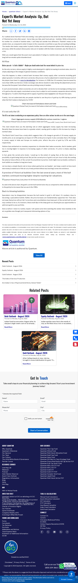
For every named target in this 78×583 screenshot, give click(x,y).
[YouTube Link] (54, 531)
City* (42, 407)
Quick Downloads (8, 510)
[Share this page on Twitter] (20, 31)
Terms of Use (30, 562)
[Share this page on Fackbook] (15, 31)
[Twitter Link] (48, 531)
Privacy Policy (21, 581)
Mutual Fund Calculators (49, 497)
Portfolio (5, 527)
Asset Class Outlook (9, 476)
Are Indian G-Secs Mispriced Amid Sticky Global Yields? (21, 283)
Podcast (5, 472)
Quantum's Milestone (9, 451)
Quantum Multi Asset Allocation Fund (53, 453)
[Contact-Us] (75, 338)
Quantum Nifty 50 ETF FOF (50, 465)
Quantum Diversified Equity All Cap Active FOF (57, 461)
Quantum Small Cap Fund (49, 455)
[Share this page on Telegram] (29, 31)
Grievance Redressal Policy (50, 520)
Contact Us (44, 516)
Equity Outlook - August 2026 (12, 270)
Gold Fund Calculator (47, 509)
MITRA (42, 526)
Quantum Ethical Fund (48, 451)
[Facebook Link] (41, 531)
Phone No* (6, 407)
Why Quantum (7, 449)
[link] (12, 3)
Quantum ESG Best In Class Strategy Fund (55, 459)
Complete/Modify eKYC (10, 513)
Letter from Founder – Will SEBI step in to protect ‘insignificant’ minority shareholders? (20, 500)
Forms (4, 521)
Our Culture (6, 457)
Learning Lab (6, 467)
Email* (42, 398)
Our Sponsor (6, 453)
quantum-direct (15, 11)
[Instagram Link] (67, 531)
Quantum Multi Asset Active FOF (52, 478)
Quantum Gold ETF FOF (48, 472)
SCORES (43, 522)
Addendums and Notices (10, 529)
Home (4, 11)
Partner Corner (7, 461)
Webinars (5, 470)
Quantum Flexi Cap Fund (49, 449)
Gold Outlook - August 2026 (12, 274)
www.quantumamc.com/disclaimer (14, 237)
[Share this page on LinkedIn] (24, 31)
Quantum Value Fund (47, 457)
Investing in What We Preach (12, 515)
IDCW (4, 536)
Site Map (5, 484)
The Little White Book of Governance (15, 459)
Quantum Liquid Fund (47, 476)
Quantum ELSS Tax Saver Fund (51, 463)
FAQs (4, 482)
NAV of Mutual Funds (9, 490)
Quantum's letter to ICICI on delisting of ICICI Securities (18, 497)
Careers (43, 518)
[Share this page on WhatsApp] (11, 31)
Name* (4, 398)
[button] (75, 3)
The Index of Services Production (13, 279)
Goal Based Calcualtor (48, 505)
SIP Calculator (45, 501)
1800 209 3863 (51, 568)
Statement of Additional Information (15, 533)
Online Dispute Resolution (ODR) (52, 524)
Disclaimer (8, 562)
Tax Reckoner (7, 525)
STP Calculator (45, 503)
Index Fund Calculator (48, 507)
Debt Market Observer (10, 474)
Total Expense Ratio (9, 531)
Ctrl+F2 (71, 576)
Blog (4, 480)
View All (39, 255)
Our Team (5, 455)
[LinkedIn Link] (60, 531)
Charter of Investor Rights (11, 506)
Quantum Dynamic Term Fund (50, 474)
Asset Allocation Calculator (50, 499)
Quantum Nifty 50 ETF (48, 467)
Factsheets (6, 523)
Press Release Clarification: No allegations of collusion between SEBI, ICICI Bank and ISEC (18, 503)
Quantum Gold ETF (47, 470)
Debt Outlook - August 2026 (12, 266)
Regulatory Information (10, 478)
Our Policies (6, 508)
